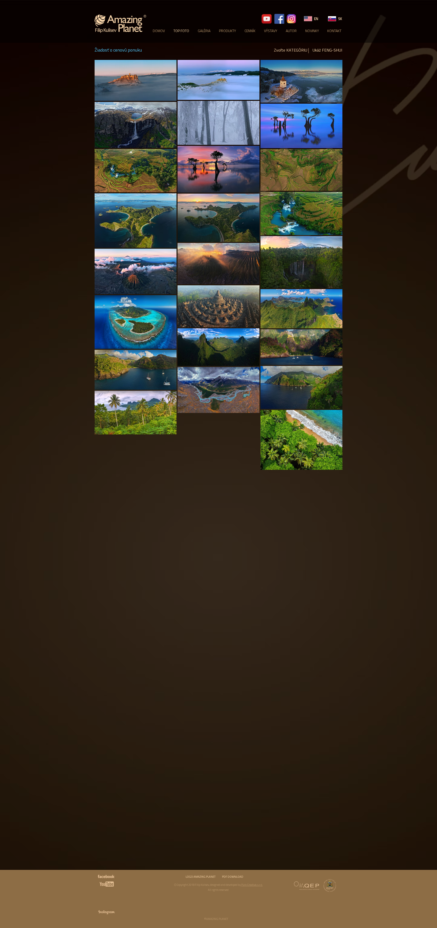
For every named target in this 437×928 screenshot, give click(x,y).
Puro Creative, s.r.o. (252, 885)
